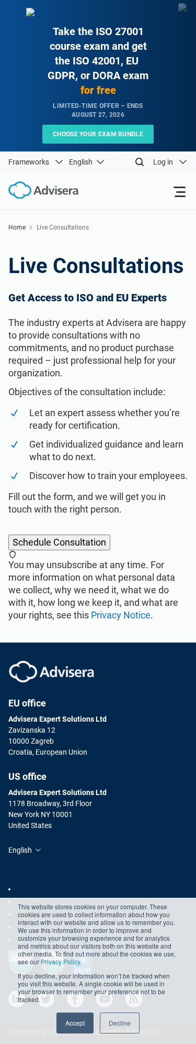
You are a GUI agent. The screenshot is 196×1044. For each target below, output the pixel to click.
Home (17, 227)
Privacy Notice (121, 615)
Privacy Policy (60, 961)
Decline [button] (120, 1022)
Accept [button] (75, 1022)
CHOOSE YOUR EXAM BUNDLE (98, 134)
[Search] (139, 162)
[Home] (39, 190)
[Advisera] (51, 671)
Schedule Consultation (59, 542)
